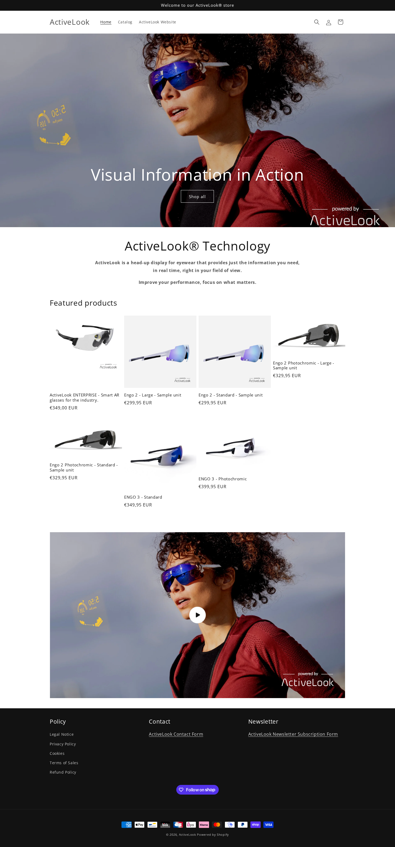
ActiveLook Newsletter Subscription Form (293, 734)
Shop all (197, 196)
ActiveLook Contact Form (176, 734)
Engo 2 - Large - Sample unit (152, 395)
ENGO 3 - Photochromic (223, 478)
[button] (317, 22)
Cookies (57, 753)
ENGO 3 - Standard (143, 497)
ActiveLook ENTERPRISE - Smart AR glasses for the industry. (84, 397)
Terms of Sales (64, 762)
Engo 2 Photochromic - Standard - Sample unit (84, 467)
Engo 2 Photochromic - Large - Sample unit (303, 365)
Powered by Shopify (213, 834)
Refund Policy (63, 771)
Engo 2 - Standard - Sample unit (231, 395)
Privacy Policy (63, 743)
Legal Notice (62, 734)
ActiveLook (187, 834)
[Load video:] (197, 615)
